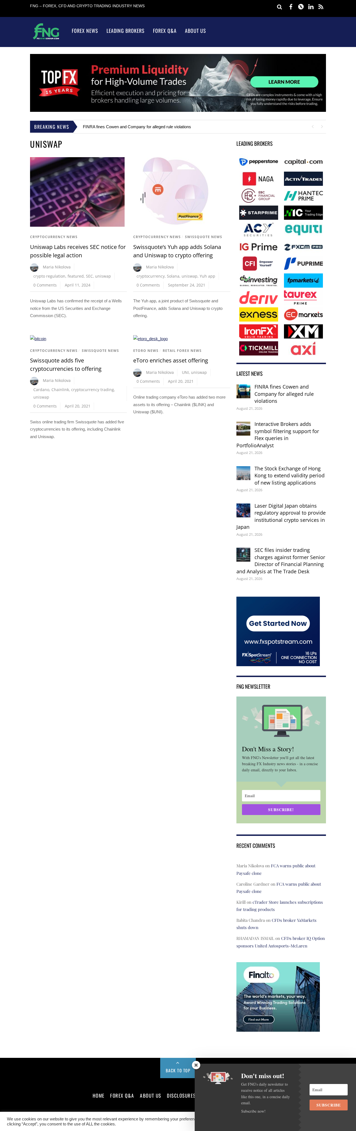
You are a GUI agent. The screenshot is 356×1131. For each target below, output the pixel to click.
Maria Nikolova (57, 267)
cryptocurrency (151, 276)
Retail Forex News (182, 350)
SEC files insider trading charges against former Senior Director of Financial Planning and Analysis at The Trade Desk (280, 561)
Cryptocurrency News (54, 236)
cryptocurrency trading (92, 389)
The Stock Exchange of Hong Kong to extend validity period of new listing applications (289, 475)
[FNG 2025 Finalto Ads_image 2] (278, 1028)
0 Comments (45, 285)
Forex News (85, 30)
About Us (195, 30)
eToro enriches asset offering (170, 360)
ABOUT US (150, 1095)
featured (76, 276)
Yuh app (207, 276)
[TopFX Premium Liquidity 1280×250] (178, 110)
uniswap (103, 276)
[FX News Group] (46, 39)
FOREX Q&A (122, 1095)
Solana (173, 276)
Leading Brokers (126, 30)
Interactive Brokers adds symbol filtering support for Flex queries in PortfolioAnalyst (277, 435)
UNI (185, 372)
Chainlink (60, 389)
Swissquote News (203, 236)
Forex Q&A (165, 30)
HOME (99, 1095)
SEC (89, 276)
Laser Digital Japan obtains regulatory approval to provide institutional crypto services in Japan (281, 516)
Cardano (41, 389)
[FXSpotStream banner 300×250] (278, 662)
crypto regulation (49, 276)
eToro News (146, 350)
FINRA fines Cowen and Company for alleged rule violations (137, 126)
